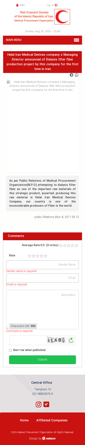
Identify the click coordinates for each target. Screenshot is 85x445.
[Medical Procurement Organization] (42, 17)
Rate (12, 256)
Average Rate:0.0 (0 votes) (40, 245)
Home (24, 420)
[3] (37, 256)
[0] (60, 245)
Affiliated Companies (52, 420)
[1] (29, 256)
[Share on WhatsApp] (76, 75)
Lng (49, 5)
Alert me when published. (29, 350)
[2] (33, 256)
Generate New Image (71, 340)
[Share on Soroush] (71, 75)
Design (33, 438)
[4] (41, 256)
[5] (45, 256)
